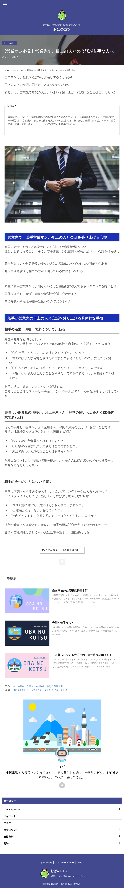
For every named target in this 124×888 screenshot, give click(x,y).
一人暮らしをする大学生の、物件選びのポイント (82, 654)
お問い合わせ (46, 862)
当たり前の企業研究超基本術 (70, 590)
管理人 (80, 862)
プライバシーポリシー (65, 862)
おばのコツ (62, 29)
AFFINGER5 (76, 883)
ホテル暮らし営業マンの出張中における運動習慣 (38, 686)
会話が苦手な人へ (63, 622)
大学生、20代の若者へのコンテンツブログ (67, 876)
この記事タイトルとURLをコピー (63, 550)
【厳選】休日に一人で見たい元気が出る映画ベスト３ (40, 689)
